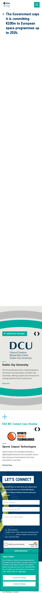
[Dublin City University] (21, 350)
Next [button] (38, 334)
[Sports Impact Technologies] (21, 436)
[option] (21, 363)
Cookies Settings (19, 584)
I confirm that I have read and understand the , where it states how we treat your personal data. (22, 533)
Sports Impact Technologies (19, 446)
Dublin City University (15, 364)
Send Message (21, 551)
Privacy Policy (10, 534)
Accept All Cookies (19, 578)
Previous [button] (35, 334)
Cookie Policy (22, 571)
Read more (6, 383)
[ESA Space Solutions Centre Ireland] (6, 4)
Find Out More (7, 465)
